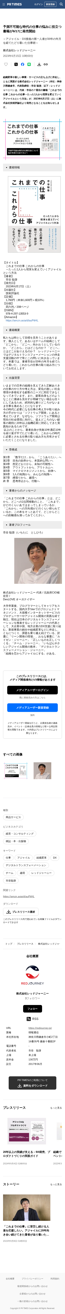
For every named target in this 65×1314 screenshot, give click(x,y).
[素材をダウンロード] (39, 64)
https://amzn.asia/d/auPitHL (22, 320)
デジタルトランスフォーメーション (26, 865)
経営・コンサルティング (20, 833)
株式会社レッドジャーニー (32, 993)
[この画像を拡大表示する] (15, 770)
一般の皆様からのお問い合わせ (32, 1301)
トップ (8, 943)
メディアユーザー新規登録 (32, 707)
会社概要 (10, 1278)
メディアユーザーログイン (32, 690)
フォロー (32, 1008)
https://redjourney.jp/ (40, 1028)
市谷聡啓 (11, 880)
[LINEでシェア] (29, 64)
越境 (22, 872)
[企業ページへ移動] (32, 976)
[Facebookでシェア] (22, 64)
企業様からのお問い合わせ (33, 1293)
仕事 (8, 857)
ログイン (38, 4)
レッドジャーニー (41, 872)
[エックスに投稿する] (16, 64)
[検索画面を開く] (61, 4)
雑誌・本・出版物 (16, 841)
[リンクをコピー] (46, 64)
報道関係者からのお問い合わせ (32, 1286)
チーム (9, 872)
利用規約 (55, 1278)
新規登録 (50, 4)
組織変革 (41, 857)
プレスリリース (25, 943)
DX (55, 857)
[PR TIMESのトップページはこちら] (14, 4)
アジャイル (23, 857)
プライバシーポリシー (32, 1278)
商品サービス (13, 817)
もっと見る (56, 1107)
